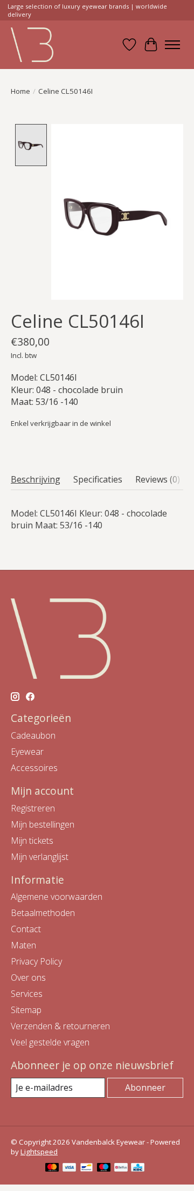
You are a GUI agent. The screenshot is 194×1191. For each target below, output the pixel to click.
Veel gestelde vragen (50, 1042)
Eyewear (27, 752)
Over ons (28, 977)
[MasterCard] (52, 1168)
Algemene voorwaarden (56, 897)
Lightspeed (39, 1151)
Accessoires (34, 768)
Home (20, 91)
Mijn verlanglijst (39, 857)
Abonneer (145, 1087)
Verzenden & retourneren (60, 1026)
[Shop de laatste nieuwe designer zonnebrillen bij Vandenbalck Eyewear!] (32, 44)
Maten (23, 945)
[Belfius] (121, 1168)
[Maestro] (104, 1168)
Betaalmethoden (43, 913)
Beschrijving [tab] (35, 479)
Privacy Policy (36, 961)
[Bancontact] (86, 1168)
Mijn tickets (32, 840)
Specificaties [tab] (97, 479)
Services (27, 994)
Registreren (33, 808)
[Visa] (70, 1168)
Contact (26, 929)
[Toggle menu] (172, 45)
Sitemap (26, 1010)
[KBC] (137, 1168)
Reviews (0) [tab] (157, 479)
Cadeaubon (33, 735)
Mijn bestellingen (42, 824)
